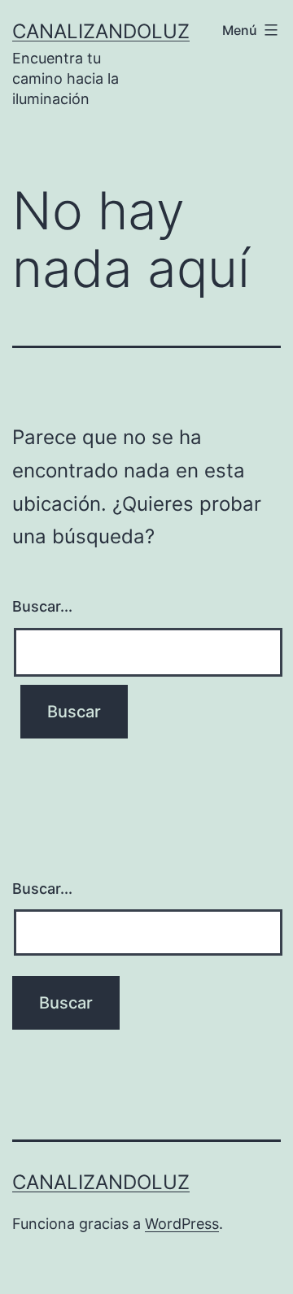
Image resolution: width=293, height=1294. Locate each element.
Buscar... (42, 606)
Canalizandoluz (101, 31)
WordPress (182, 1223)
